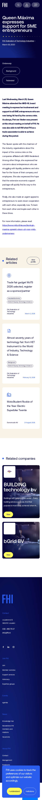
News (4, 714)
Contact (5, 613)
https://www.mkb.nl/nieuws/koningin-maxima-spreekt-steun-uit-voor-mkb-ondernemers (19, 229)
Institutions (30, 791)
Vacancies (6, 737)
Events (5, 696)
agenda (5, 702)
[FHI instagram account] (13, 647)
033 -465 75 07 (8, 629)
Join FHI (5, 658)
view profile (33, 261)
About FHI (6, 749)
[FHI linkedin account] (8, 647)
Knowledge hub (8, 721)
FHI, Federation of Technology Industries (18, 41)
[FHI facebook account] (3, 647)
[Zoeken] (18, 4)
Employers (6, 765)
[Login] (27, 5)
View (8, 514)
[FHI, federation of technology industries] (4, 5)
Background (11, 71)
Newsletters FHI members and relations (8, 729)
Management (7, 760)
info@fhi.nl (6, 633)
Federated (10, 80)
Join (3, 665)
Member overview (8, 670)
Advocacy (6, 679)
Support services (8, 675)
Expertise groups (8, 684)
